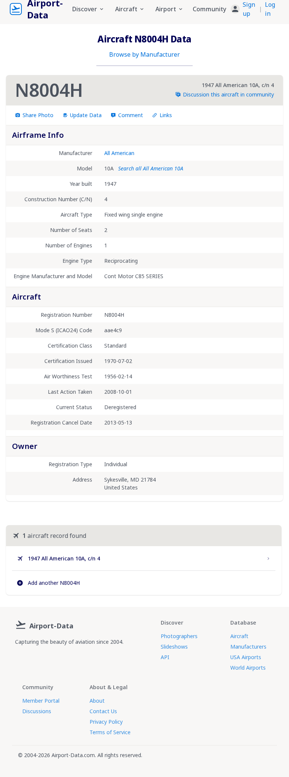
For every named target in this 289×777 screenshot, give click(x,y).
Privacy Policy (106, 721)
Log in (270, 9)
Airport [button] (165, 9)
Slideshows (174, 646)
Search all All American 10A (150, 168)
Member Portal (40, 700)
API (165, 657)
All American (119, 153)
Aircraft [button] (126, 9)
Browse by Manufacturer (144, 54)
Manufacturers (248, 646)
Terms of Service (110, 732)
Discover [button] (84, 9)
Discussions (36, 711)
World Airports (248, 667)
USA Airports (245, 657)
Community (209, 9)
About (97, 700)
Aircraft (239, 636)
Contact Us (103, 711)
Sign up (249, 9)
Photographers (179, 636)
